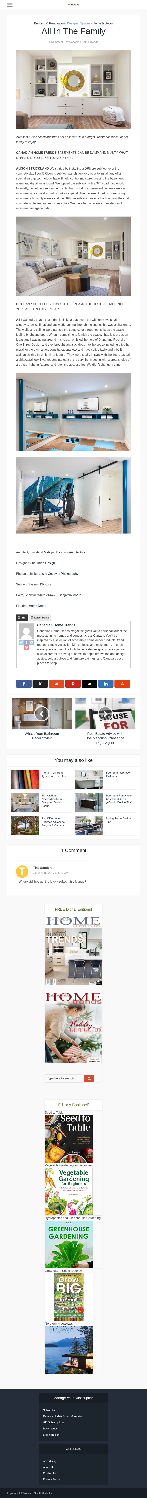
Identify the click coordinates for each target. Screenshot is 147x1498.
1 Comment (56, 41)
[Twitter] (21, 642)
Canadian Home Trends (83, 41)
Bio (23, 617)
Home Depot (37, 605)
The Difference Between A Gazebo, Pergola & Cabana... (54, 822)
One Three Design (42, 563)
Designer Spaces (79, 23)
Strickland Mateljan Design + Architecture (57, 552)
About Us (48, 1467)
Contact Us (49, 1473)
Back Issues (50, 1428)
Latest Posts (41, 617)
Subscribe (49, 1410)
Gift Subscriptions (53, 1422)
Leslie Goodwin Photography (58, 573)
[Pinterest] (26, 647)
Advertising (49, 1460)
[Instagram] (31, 642)
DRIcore (45, 584)
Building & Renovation (49, 23)
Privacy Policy (51, 1479)
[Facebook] (26, 642)
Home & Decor (103, 23)
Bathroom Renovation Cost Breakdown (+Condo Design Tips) (119, 799)
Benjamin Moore (70, 595)
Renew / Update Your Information (63, 1416)
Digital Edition (51, 1434)
